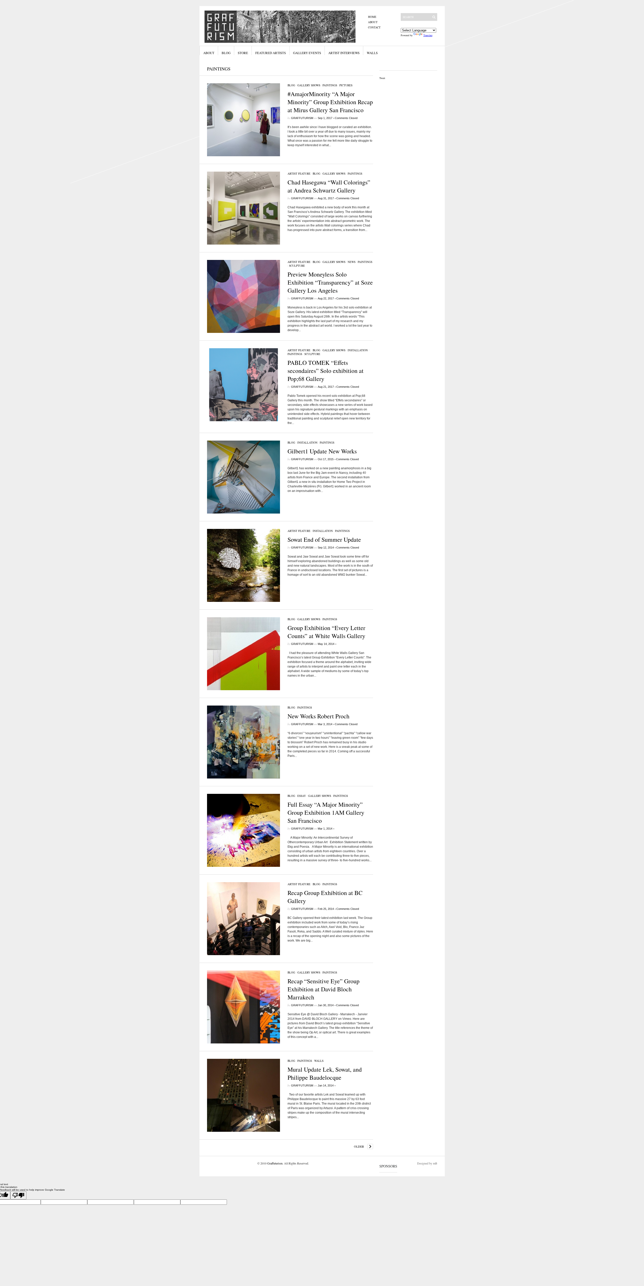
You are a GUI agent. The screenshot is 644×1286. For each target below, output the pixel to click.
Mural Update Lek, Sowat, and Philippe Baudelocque (325, 1073)
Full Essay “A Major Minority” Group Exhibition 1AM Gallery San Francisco (326, 812)
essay (301, 796)
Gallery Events (307, 53)
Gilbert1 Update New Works (322, 451)
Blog (226, 53)
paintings (330, 85)
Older (359, 1146)
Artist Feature (299, 173)
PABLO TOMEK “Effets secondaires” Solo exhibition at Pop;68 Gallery (326, 371)
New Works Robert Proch (318, 716)
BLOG (291, 85)
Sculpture (297, 265)
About (373, 22)
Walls (372, 53)
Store (243, 53)
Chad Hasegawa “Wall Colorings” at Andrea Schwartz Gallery (329, 186)
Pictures (345, 85)
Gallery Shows (308, 85)
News (351, 262)
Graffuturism (302, 118)
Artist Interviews (343, 53)
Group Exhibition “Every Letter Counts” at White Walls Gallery (326, 632)
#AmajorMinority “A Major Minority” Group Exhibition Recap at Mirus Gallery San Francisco (330, 102)
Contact (374, 27)
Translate (427, 35)
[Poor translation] (18, 1195)
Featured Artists (270, 53)
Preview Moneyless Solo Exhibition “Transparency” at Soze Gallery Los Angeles (330, 282)
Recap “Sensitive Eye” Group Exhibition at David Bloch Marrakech (323, 989)
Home (372, 17)
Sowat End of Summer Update (324, 539)
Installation (358, 350)
